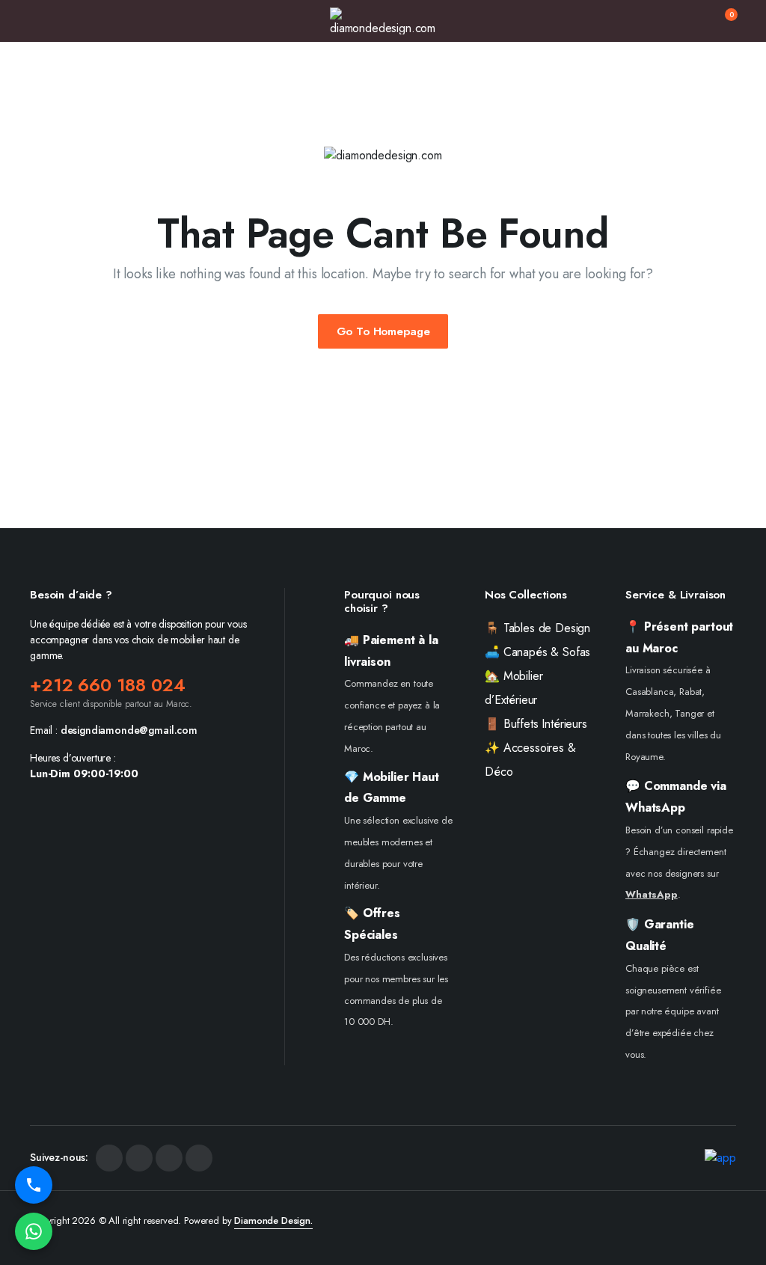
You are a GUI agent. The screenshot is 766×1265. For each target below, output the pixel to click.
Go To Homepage (383, 331)
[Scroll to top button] (742, 1198)
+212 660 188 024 (107, 685)
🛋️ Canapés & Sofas (537, 652)
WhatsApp (651, 894)
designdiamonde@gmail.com (129, 730)
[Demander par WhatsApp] (33, 1231)
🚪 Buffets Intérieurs (536, 723)
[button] (722, 21)
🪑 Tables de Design (537, 628)
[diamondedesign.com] (383, 20)
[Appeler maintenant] (33, 1185)
